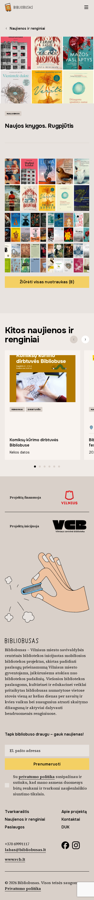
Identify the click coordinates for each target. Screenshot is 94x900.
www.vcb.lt (15, 859)
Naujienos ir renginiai (27, 28)
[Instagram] (76, 844)
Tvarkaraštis (17, 811)
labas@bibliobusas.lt (25, 849)
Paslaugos (15, 827)
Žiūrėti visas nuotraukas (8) (47, 281)
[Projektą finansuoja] (69, 497)
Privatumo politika (23, 888)
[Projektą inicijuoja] (69, 526)
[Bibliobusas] (19, 7)
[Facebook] (65, 844)
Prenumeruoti (47, 764)
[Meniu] (86, 7)
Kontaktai (70, 819)
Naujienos (13, 113)
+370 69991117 (17, 843)
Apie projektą (74, 811)
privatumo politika (37, 776)
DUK (65, 827)
